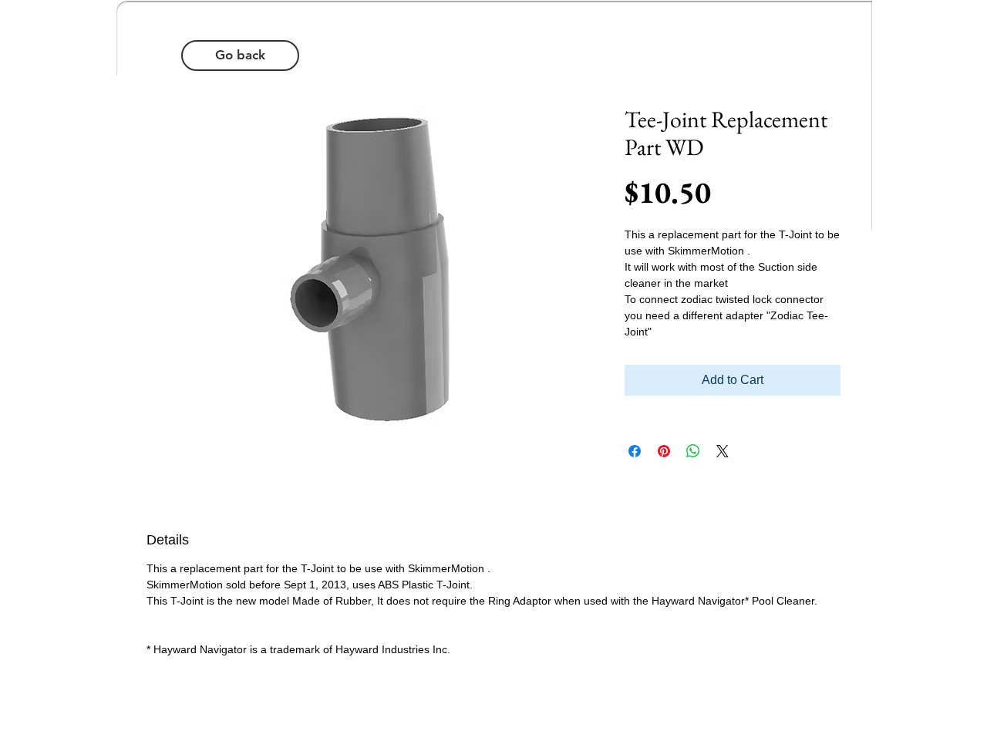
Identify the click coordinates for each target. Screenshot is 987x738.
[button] (240, 55)
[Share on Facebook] (634, 451)
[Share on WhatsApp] (693, 451)
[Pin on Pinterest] (664, 451)
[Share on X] (722, 451)
